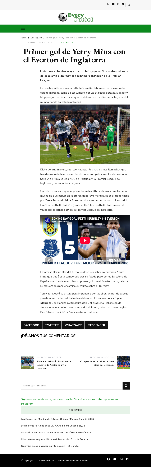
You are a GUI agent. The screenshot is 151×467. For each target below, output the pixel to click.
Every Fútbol (47, 460)
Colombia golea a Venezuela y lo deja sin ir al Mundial (50, 446)
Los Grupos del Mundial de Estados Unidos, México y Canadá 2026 (57, 419)
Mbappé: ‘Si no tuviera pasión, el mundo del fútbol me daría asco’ (56, 432)
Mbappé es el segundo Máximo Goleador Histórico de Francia (54, 439)
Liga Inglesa (67, 43)
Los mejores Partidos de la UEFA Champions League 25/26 (53, 425)
